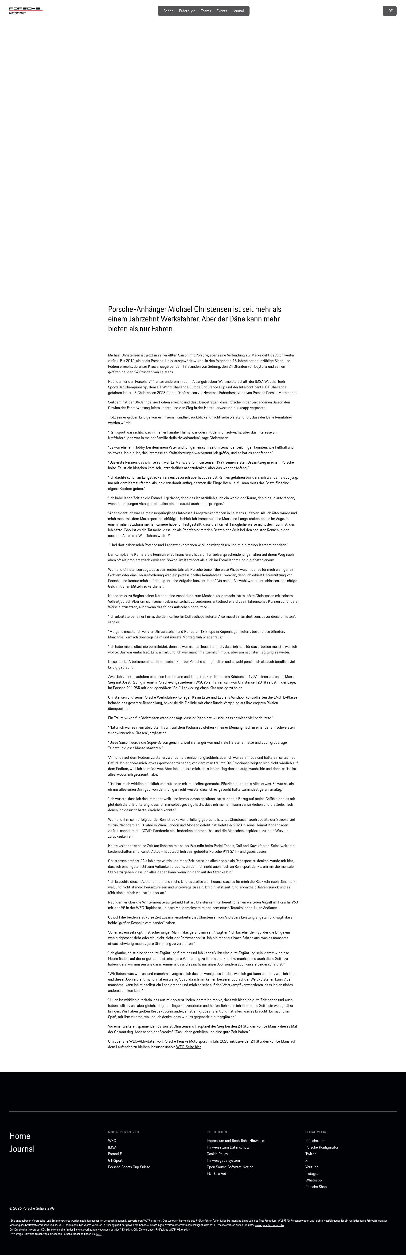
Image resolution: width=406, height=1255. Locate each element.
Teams (206, 11)
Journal (238, 11)
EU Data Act (216, 1173)
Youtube (311, 1167)
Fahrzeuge (187, 11)
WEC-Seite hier (188, 1047)
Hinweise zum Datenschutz (228, 1147)
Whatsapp (313, 1180)
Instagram (313, 1173)
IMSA (112, 1147)
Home (20, 1135)
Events (222, 11)
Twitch (310, 1154)
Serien (168, 11)
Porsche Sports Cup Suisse (129, 1167)
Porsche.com (315, 1140)
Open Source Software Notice (230, 1167)
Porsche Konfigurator (321, 1147)
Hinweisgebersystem (223, 1160)
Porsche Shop (316, 1186)
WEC (112, 1140)
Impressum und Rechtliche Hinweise (235, 1140)
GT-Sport (115, 1160)
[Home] (26, 11)
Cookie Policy (217, 1154)
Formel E (115, 1154)
